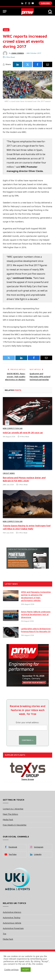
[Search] (50, 11)
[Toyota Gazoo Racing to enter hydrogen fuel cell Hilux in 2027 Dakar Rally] (27, 504)
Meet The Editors (10, 814)
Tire (4, 933)
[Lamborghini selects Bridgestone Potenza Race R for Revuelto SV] (10, 632)
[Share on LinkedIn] (17, 64)
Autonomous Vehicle (12, 923)
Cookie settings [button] (11, 969)
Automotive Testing (11, 917)
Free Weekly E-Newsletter (15, 825)
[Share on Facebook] (37, 64)
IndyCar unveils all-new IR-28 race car (23, 432)
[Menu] (4, 11)
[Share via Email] (47, 64)
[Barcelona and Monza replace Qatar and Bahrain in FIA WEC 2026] (27, 456)
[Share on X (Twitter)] (27, 64)
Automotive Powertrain (13, 928)
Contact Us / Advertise (13, 808)
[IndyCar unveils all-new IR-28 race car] (27, 411)
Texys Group (27, 779)
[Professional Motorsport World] (27, 11)
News (6, 30)
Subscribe (45, 3)
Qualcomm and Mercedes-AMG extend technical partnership (40, 376)
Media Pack (8, 819)
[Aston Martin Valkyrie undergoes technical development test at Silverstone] (10, 615)
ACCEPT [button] (25, 969)
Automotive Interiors (12, 912)
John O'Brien (17, 53)
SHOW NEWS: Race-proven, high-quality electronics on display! (15, 376)
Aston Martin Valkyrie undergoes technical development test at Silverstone (35, 614)
